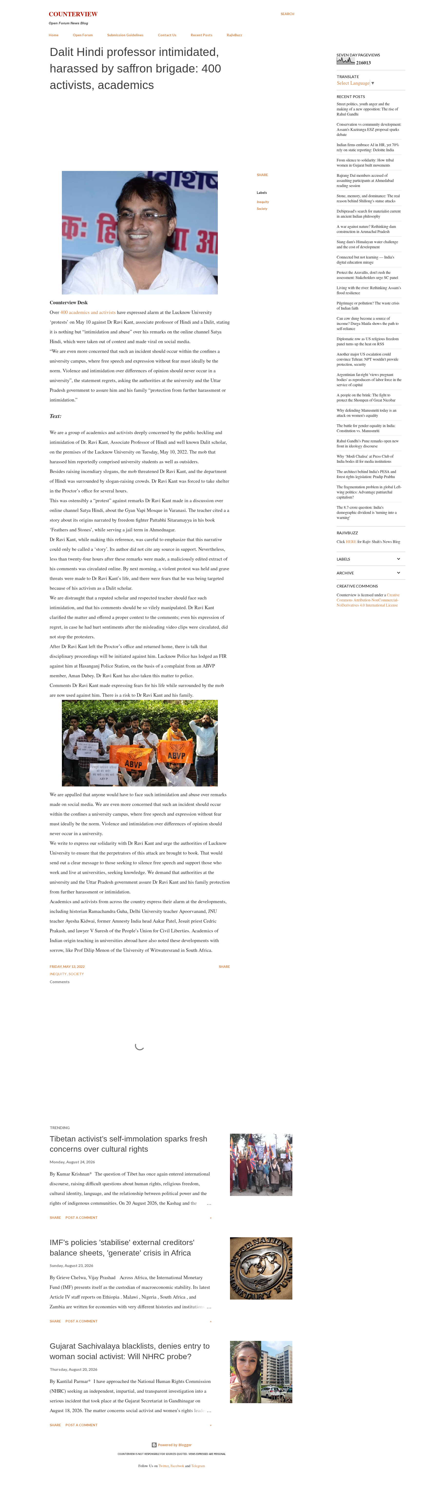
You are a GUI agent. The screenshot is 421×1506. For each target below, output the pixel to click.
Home (53, 35)
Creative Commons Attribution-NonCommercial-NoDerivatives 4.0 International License (368, 599)
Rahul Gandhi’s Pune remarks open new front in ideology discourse (368, 443)
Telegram (198, 1465)
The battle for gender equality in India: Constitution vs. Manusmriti (366, 428)
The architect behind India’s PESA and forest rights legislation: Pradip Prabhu (366, 474)
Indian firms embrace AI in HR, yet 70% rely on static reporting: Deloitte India (368, 147)
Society (262, 208)
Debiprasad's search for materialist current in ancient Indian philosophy (369, 213)
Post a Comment (82, 1217)
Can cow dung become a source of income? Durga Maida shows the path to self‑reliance (368, 323)
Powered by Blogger (174, 1445)
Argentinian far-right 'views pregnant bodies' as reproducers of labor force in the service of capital (369, 379)
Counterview (73, 13)
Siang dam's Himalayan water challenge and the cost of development (367, 244)
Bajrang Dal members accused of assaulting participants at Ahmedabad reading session (365, 180)
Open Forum (83, 35)
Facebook (177, 1465)
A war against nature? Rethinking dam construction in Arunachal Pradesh (366, 229)
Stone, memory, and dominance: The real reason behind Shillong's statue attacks (368, 198)
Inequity (263, 202)
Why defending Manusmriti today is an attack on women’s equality (366, 413)
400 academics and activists (88, 312)
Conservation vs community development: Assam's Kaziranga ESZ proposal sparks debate (369, 129)
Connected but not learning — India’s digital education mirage (365, 259)
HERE (351, 541)
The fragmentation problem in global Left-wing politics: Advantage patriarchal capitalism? (369, 491)
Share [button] (262, 175)
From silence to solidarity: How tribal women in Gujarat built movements (365, 162)
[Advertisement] (171, 132)
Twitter (164, 1465)
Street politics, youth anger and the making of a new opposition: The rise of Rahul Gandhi (367, 108)
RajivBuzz (234, 35)
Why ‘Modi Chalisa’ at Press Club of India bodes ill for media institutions (365, 459)
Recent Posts (201, 35)
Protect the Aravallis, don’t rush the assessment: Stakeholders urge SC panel (367, 275)
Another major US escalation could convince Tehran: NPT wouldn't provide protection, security (367, 359)
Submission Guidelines (125, 35)
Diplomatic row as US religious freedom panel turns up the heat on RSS (368, 341)
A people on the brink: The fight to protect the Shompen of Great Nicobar (366, 397)
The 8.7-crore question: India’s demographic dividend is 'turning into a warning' (367, 512)
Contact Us (167, 35)
